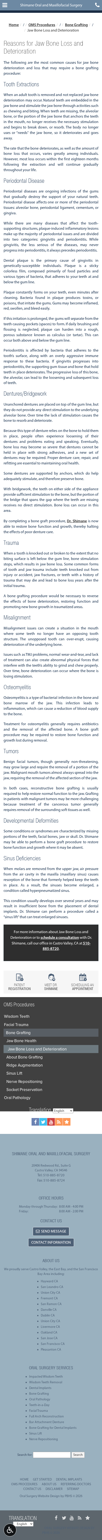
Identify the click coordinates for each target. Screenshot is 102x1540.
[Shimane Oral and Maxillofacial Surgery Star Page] (66, 1122)
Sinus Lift (14, 1073)
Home (14, 24)
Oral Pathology (17, 1097)
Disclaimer (54, 1489)
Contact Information (51, 1242)
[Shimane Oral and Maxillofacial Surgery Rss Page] (59, 1122)
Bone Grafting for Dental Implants (53, 1428)
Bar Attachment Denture (46, 1422)
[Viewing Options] (10, 1530)
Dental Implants (40, 1388)
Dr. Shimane (77, 520)
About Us (49, 1484)
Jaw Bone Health (21, 1041)
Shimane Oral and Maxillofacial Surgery (51, 5)
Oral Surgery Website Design (40, 1496)
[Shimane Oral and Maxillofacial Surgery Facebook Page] (35, 1122)
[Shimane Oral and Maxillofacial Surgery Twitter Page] (43, 1122)
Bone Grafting (76, 24)
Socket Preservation (24, 1089)
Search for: (24, 1455)
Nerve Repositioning (24, 1081)
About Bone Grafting (24, 1057)
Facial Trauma (16, 1024)
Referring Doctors (76, 1484)
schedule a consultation (60, 937)
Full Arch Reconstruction (46, 1416)
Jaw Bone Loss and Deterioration (37, 1049)
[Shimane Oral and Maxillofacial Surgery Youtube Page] (51, 1122)
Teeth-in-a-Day (39, 1405)
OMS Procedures (41, 24)
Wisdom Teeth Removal (45, 1382)
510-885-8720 (54, 1175)
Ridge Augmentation (24, 1065)
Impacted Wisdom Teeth (46, 1377)
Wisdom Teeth (16, 1016)
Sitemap (73, 1489)
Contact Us (32, 1489)
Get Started (42, 1479)
